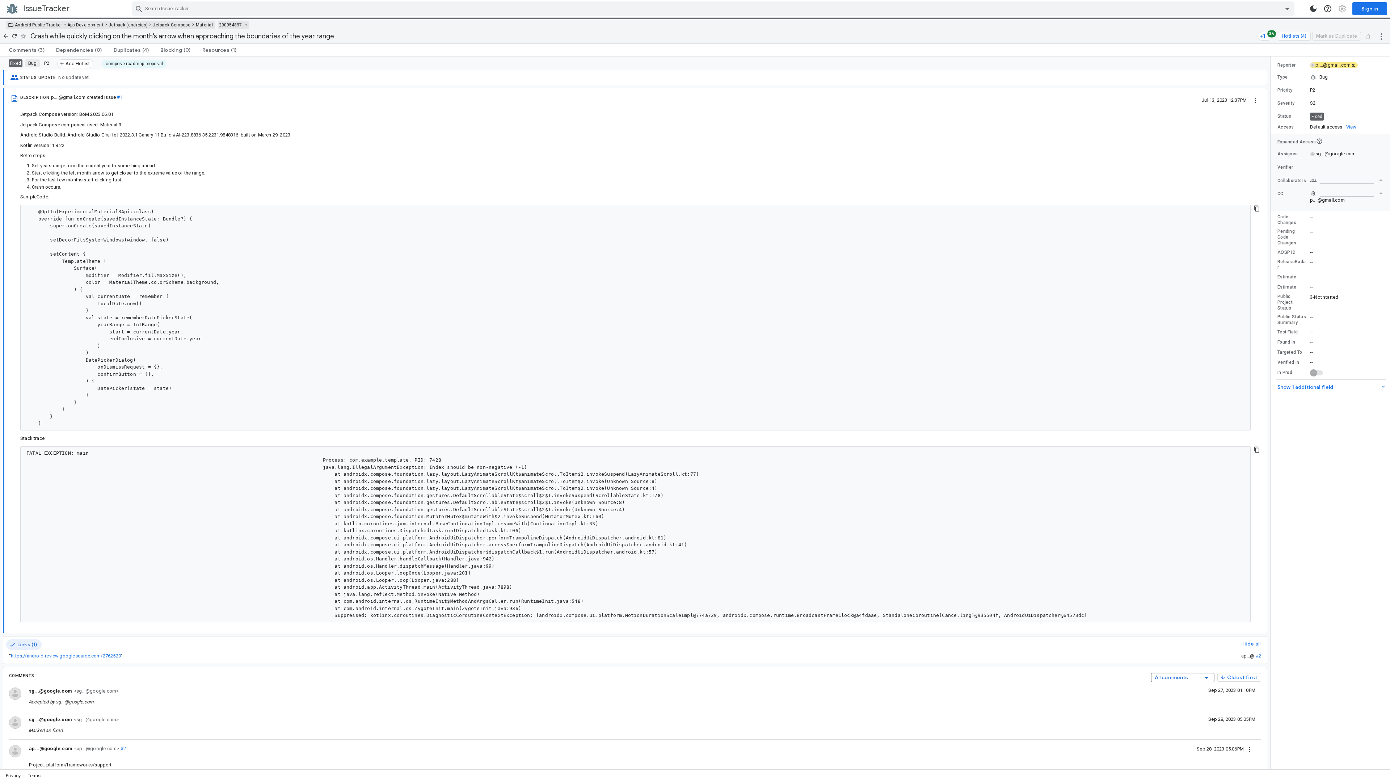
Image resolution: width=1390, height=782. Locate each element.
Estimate (1286, 276)
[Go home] (5, 36)
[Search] (139, 8)
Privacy (13, 775)
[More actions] (1381, 36)
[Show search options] (1287, 8)
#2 (1258, 656)
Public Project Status (1285, 302)
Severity (1285, 103)
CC (1280, 193)
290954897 (230, 25)
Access (1285, 127)
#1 (119, 97)
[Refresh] (14, 36)
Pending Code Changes (1286, 237)
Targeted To (1289, 352)
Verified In (1288, 362)
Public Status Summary (1291, 319)
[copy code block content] (1256, 208)
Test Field (1287, 332)
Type (1282, 77)
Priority (1284, 90)
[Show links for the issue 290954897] (246, 25)
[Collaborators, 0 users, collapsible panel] (1346, 180)
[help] (1327, 8)
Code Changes (1286, 219)
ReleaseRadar (1291, 264)
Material (204, 25)
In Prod (1284, 372)
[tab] (26, 50)
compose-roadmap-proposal (134, 63)
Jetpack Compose (172, 25)
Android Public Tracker (38, 25)
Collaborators (1291, 180)
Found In (1286, 342)
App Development (85, 25)
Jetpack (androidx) (128, 25)
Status (1284, 116)
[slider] (1271, 412)
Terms (34, 775)
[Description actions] (1255, 100)
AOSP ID (1286, 252)
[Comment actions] (1249, 748)
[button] (1330, 77)
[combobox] (714, 8)
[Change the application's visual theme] (1313, 8)
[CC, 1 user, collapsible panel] (1346, 193)
